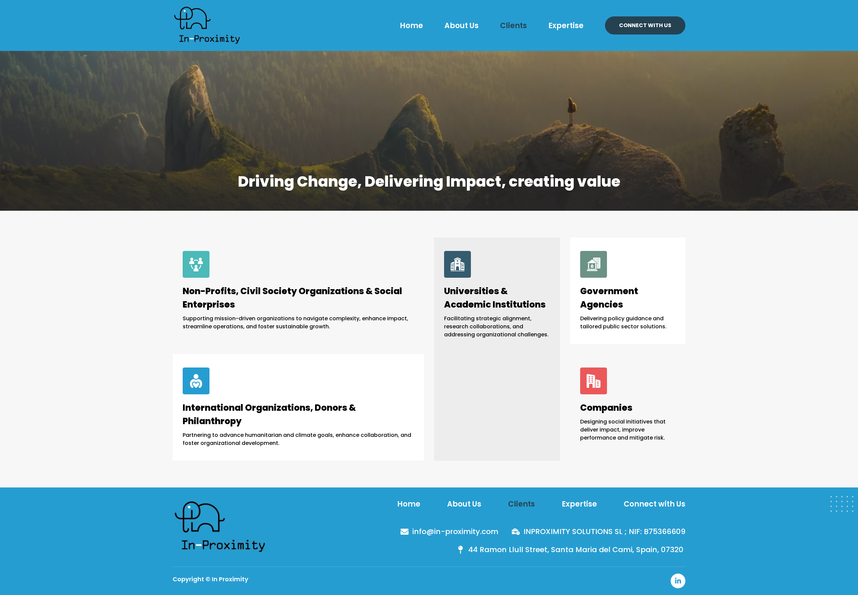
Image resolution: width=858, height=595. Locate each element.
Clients (513, 25)
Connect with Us (654, 504)
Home (411, 25)
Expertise (566, 25)
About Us (461, 25)
